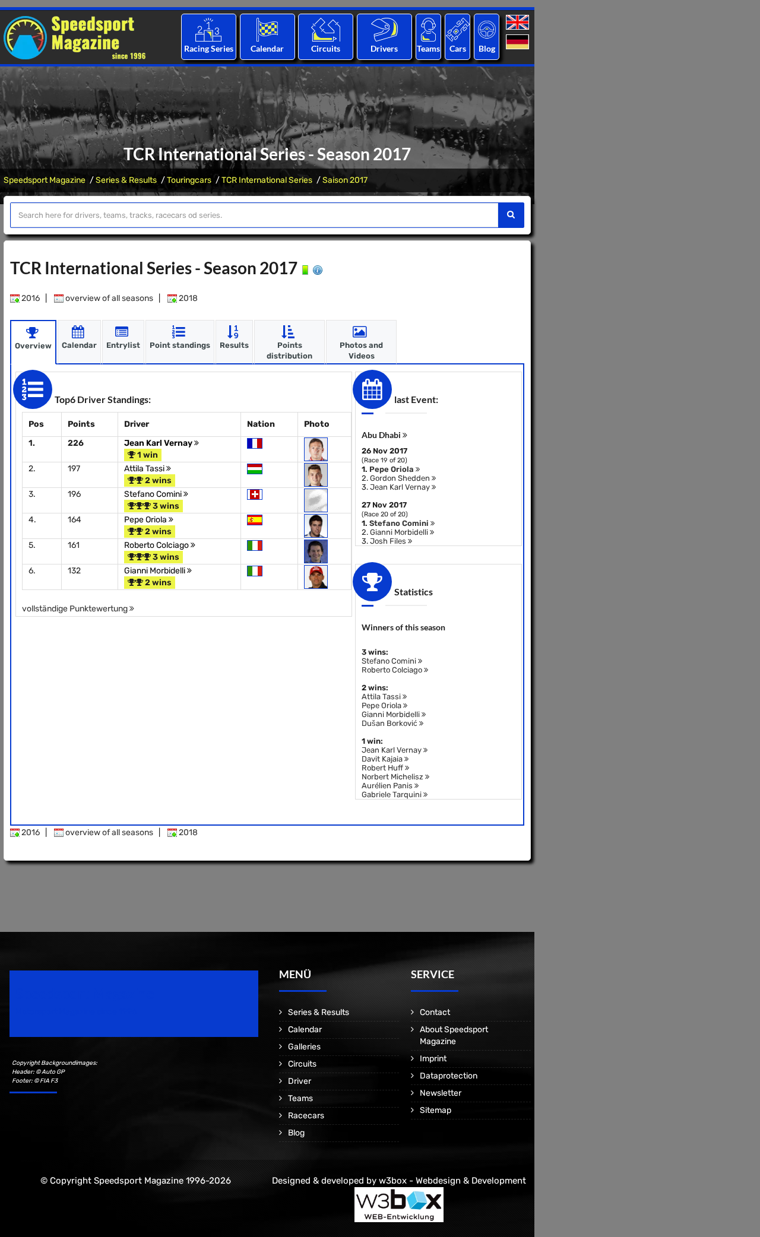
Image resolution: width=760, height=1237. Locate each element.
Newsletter (440, 1093)
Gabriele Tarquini (392, 794)
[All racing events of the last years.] (267, 29)
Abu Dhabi (382, 435)
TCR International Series (266, 180)
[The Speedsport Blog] (487, 29)
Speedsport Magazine (45, 180)
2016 (30, 298)
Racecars (306, 1116)
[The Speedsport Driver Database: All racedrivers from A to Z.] (384, 29)
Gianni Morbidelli (155, 571)
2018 (187, 298)
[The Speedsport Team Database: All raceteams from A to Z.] (428, 29)
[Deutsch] (519, 42)
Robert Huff (383, 767)
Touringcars (189, 180)
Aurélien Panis (388, 785)
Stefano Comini (153, 494)
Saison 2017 (345, 180)
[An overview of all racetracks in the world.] (325, 29)
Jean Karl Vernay (159, 443)
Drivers (384, 48)
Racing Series (208, 48)
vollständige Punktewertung (75, 609)
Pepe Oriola (146, 520)
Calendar (267, 48)
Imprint (433, 1059)
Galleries (304, 1047)
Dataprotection (448, 1076)
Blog (487, 48)
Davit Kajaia (383, 758)
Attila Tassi (145, 469)
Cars (457, 48)
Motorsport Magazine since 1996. (77, 1012)
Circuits (325, 48)
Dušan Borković (390, 723)
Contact (435, 1012)
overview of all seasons (108, 298)
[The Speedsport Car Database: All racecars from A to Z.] (458, 29)
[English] (519, 23)
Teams (428, 48)
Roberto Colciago (157, 545)
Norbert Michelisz (393, 776)
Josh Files (389, 541)
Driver (299, 1081)
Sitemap (435, 1110)
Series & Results (126, 180)
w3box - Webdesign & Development (452, 1180)
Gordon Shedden (401, 478)
